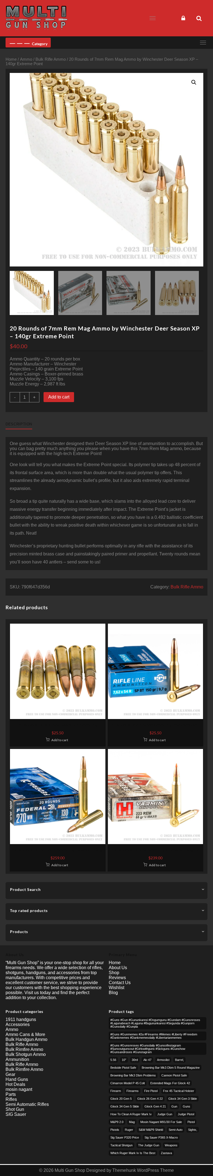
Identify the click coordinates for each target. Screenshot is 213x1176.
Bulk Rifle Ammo (51, 59)
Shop (114, 972)
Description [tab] (19, 424)
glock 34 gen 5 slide (124, 1106)
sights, (192, 1129)
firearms (132, 1091)
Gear (10, 1074)
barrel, (179, 1059)
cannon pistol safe (174, 1075)
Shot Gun (15, 1109)
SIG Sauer (16, 1114)
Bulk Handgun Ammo (26, 1039)
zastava (166, 1153)
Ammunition (17, 1059)
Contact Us (120, 982)
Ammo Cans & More (25, 1034)
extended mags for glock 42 (170, 1083)
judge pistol (186, 1114)
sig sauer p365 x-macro (161, 1137)
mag (132, 1122)
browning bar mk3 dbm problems (133, 1075)
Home (11, 59)
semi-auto (175, 1129)
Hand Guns (17, 1079)
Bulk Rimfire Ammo (24, 1049)
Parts (11, 1094)
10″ (124, 1059)
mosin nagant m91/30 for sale (161, 1122)
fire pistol (151, 1091)
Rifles (11, 1099)
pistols (114, 1129)
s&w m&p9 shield (151, 1129)
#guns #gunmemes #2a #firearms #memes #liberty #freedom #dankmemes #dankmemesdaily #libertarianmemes (153, 1036)
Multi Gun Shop (70, 1170)
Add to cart (58, 397)
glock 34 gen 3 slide (182, 1098)
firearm (115, 1091)
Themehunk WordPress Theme (143, 1170)
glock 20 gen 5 (121, 1098)
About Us (118, 967)
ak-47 (147, 1059)
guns (186, 1106)
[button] (194, 82)
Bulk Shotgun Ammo (26, 1054)
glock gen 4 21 (155, 1106)
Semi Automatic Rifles (27, 1104)
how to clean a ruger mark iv (131, 1114)
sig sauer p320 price (124, 1137)
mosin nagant (19, 1089)
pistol (191, 1122)
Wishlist (116, 987)
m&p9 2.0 (116, 1122)
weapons (171, 1145)
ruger (129, 1129)
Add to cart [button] (59, 740)
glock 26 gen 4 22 (150, 1098)
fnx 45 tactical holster (178, 1091)
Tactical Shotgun (121, 1145)
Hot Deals (15, 1084)
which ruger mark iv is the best (132, 1153)
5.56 (113, 1059)
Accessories (18, 1024)
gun (174, 1106)
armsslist (163, 1059)
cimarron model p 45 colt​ (127, 1083)
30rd (135, 1059)
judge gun (164, 1114)
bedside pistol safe (123, 1067)
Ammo (26, 59)
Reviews (117, 977)
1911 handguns (21, 1019)
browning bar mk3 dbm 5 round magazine (171, 1067)
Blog (113, 992)
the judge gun (148, 1145)
